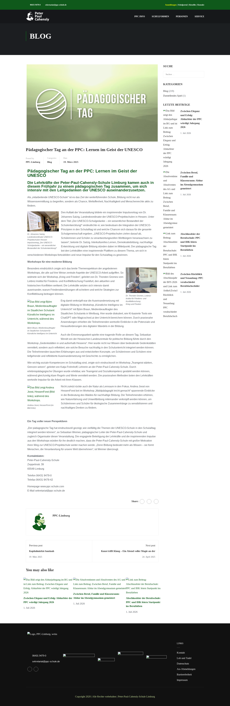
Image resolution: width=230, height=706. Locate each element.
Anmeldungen (170, 5)
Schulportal (182, 5)
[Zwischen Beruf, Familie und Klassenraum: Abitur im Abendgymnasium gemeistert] (99, 583)
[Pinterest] (156, 501)
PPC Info (139, 16)
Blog (49, 162)
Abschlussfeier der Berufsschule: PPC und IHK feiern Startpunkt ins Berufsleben (143, 602)
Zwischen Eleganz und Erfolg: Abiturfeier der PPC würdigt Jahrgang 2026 (191, 119)
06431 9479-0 (35, 5)
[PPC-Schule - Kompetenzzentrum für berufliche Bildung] (38, 16)
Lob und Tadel (184, 658)
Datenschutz (183, 663)
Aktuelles (192, 5)
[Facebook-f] (29, 669)
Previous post (35, 545)
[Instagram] (36, 669)
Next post (150, 545)
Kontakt (200, 5)
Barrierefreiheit (184, 674)
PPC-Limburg (33, 162)
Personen (182, 16)
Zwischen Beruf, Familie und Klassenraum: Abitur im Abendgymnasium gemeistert (191, 180)
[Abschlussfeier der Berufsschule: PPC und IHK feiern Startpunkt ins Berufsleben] (143, 585)
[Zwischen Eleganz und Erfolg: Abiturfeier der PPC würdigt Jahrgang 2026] (48, 585)
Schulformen (160, 16)
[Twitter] (149, 501)
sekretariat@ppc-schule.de (55, 5)
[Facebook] (142, 501)
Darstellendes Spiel (172, 95)
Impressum (182, 680)
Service (199, 16)
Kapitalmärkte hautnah (41, 551)
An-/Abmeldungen (186, 669)
